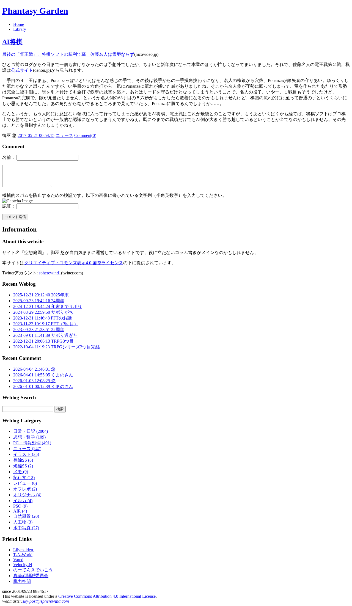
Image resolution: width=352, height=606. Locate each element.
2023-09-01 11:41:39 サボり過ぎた (45, 335)
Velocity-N (22, 564)
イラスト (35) (26, 454)
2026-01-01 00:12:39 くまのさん (43, 386)
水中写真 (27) (26, 527)
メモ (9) (20, 471)
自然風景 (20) (26, 516)
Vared (18, 559)
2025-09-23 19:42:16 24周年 (38, 300)
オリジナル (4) (27, 494)
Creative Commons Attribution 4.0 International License (107, 596)
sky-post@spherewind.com (46, 601)
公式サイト (22, 70)
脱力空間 (22, 581)
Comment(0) (85, 135)
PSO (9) (20, 506)
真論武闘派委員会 (30, 575)
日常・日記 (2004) (30, 431)
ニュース (64, 135)
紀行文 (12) (24, 477)
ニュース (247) (27, 448)
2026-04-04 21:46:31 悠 (34, 369)
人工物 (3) (22, 522)
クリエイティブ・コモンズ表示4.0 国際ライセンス (73, 262)
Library (19, 29)
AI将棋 (12, 41)
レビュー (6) (25, 483)
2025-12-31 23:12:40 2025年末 (41, 295)
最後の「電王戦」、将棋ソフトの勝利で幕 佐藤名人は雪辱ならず (68, 54)
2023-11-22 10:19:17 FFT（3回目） (45, 323)
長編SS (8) (23, 460)
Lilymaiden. (23, 549)
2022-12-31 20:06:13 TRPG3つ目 (43, 341)
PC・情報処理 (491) (32, 442)
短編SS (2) (23, 466)
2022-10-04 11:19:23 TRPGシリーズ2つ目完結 (56, 347)
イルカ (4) (22, 500)
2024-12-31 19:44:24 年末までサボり (47, 306)
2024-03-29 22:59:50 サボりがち (43, 312)
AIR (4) (20, 511)
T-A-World (22, 554)
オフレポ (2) (25, 489)
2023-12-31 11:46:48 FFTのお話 (42, 318)
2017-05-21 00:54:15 (36, 135)
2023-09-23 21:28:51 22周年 (38, 329)
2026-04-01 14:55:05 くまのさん (43, 375)
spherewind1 (50, 273)
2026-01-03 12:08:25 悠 (34, 380)
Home (18, 24)
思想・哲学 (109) (29, 437)
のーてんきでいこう (33, 570)
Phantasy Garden (35, 11)
